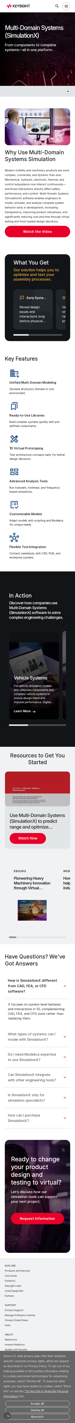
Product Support (14, 1310)
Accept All (37, 1403)
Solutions (10, 1280)
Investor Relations (15, 1344)
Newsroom (11, 1339)
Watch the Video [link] (37, 232)
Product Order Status (16, 1320)
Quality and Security (16, 1349)
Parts (8, 1325)
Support (10, 1305)
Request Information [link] (37, 1218)
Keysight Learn (13, 1285)
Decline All (37, 1410)
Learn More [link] (22, 711)
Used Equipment (14, 1290)
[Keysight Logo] (19, 6)
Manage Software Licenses (20, 1315)
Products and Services (17, 1270)
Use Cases (11, 1275)
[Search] (57, 6)
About (9, 1334)
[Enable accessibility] (7, 1415)
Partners (9, 1295)
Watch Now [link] (27, 838)
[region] (37, 297)
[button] (37, 91)
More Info (37, 1416)
